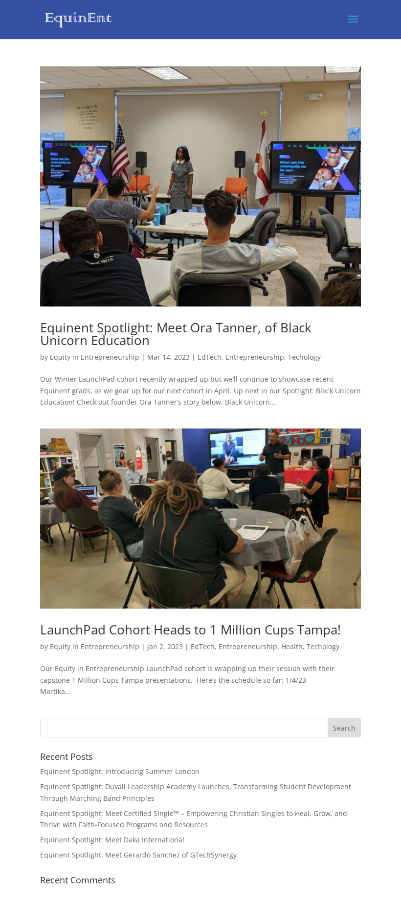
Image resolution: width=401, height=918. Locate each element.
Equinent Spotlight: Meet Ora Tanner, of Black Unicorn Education (176, 334)
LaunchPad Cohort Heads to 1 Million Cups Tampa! (190, 629)
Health (292, 646)
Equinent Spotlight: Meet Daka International (112, 839)
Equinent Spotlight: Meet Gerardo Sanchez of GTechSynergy (138, 854)
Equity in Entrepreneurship (94, 357)
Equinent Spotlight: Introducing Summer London (120, 771)
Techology (304, 357)
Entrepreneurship (254, 357)
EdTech (210, 357)
